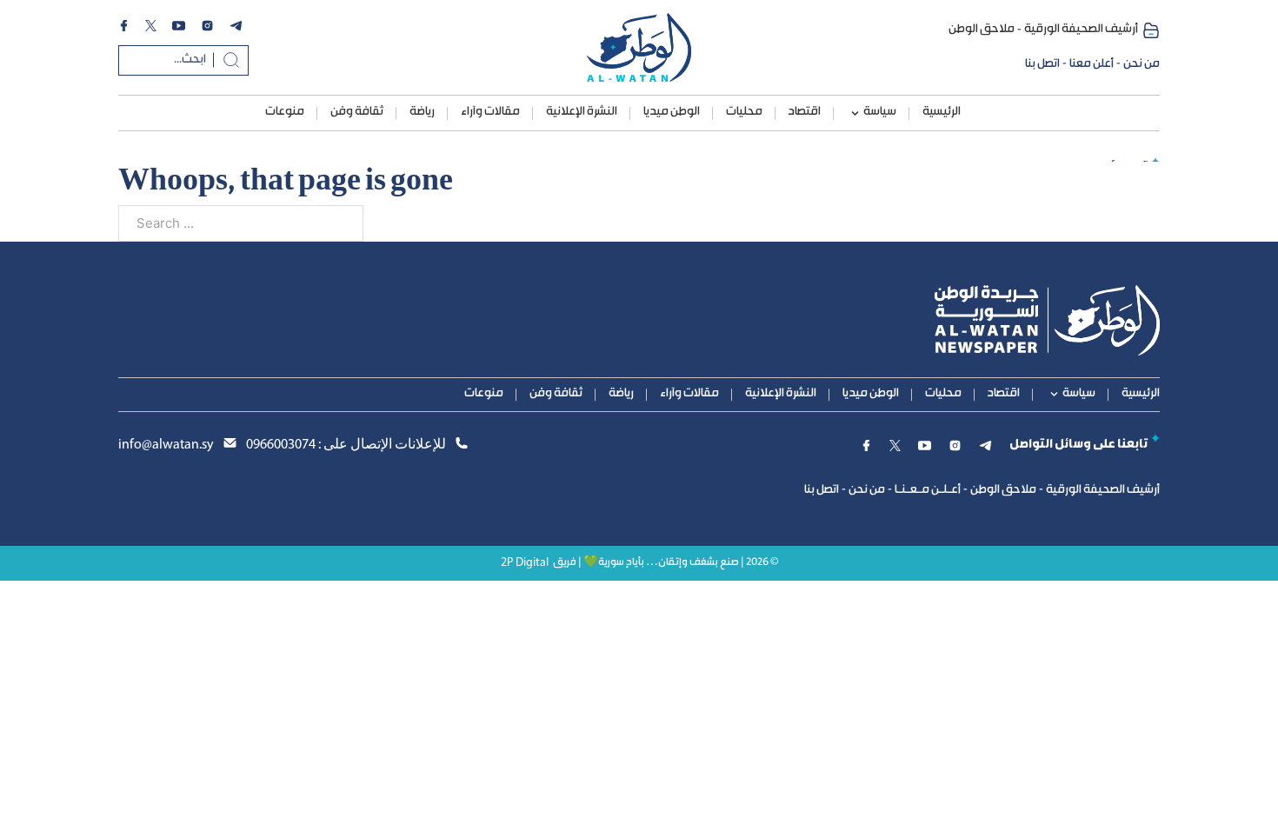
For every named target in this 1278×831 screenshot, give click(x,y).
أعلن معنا (1091, 64)
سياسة (879, 112)
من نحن (1141, 64)
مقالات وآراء (490, 112)
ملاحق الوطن (982, 29)
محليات (744, 112)
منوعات (284, 112)
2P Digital (525, 562)
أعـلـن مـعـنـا (928, 490)
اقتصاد (805, 112)
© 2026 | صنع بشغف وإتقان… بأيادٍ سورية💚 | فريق (665, 562)
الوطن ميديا (671, 112)
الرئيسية (941, 112)
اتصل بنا (1042, 64)
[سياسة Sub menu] (855, 113)
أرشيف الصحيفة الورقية (1081, 29)
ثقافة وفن (356, 112)
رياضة (422, 112)
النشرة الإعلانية (581, 112)
